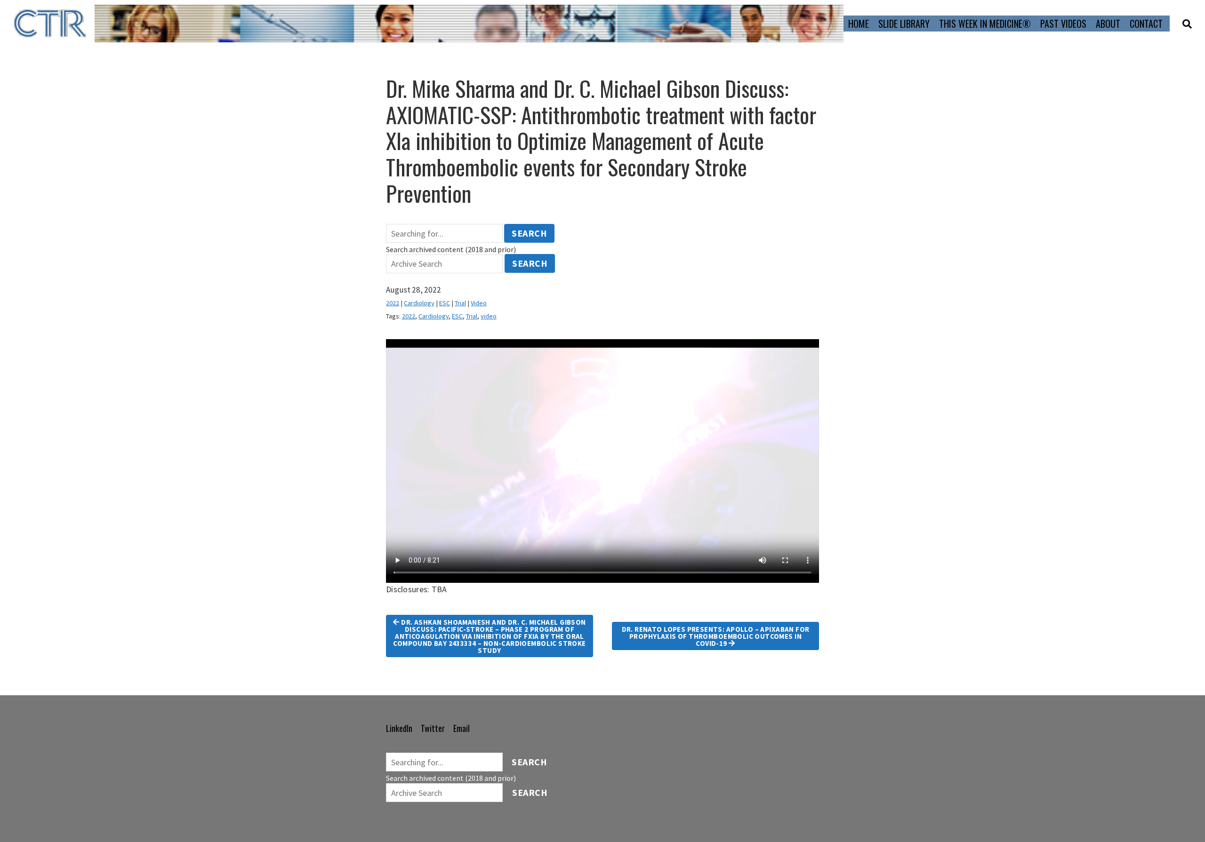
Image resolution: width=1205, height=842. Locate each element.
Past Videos (1063, 23)
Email (461, 728)
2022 (392, 303)
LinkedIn (399, 728)
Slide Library (904, 23)
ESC (444, 303)
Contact (1146, 23)
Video (479, 303)
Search (529, 233)
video (489, 316)
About (1108, 23)
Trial (460, 303)
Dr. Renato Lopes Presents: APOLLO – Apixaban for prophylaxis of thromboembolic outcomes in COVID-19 (716, 636)
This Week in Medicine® (985, 23)
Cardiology (419, 303)
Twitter (433, 728)
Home (858, 23)
